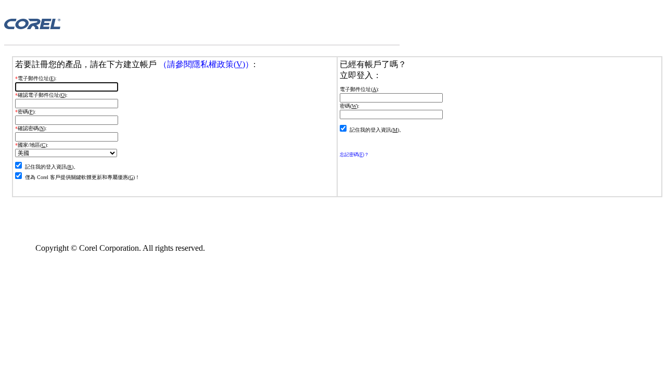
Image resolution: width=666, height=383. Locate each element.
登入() (348, 142)
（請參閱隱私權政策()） (205, 64)
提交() (24, 190)
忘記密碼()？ (354, 154)
